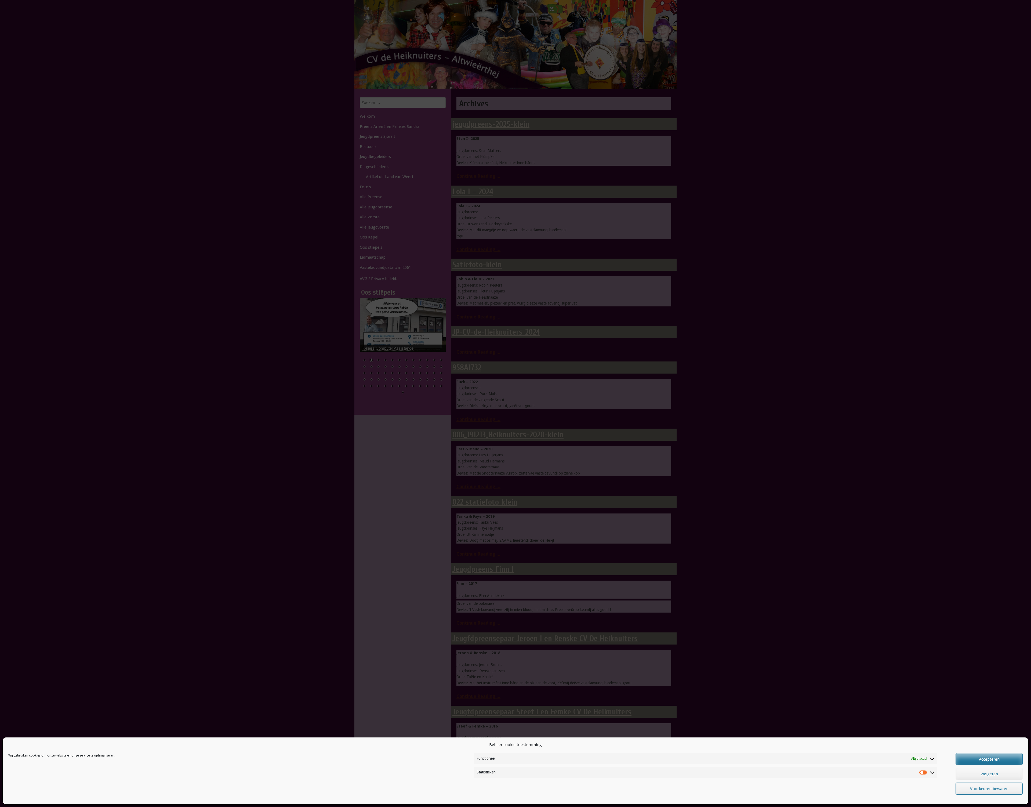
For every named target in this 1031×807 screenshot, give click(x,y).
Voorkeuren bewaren (989, 788)
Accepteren (989, 759)
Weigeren (989, 774)
